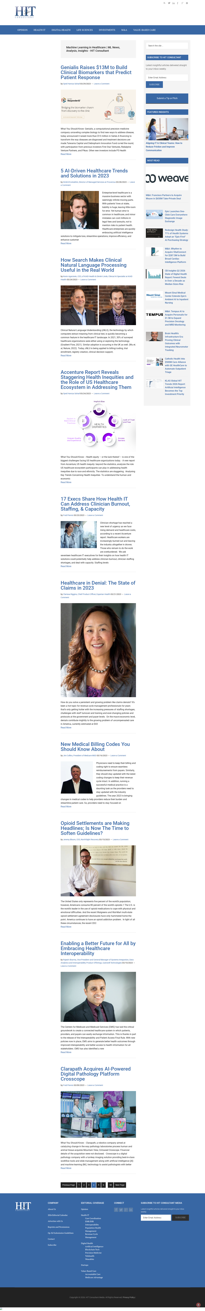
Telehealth (89, 1256)
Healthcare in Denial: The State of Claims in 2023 (98, 585)
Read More (66, 154)
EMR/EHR (89, 1221)
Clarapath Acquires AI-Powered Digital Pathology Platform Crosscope (96, 1074)
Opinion (84, 1209)
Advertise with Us (55, 1221)
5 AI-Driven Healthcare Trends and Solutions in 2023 (94, 173)
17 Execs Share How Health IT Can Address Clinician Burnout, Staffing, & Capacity (95, 504)
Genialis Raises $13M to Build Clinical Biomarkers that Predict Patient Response (96, 72)
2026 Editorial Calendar (58, 1215)
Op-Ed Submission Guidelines (60, 1233)
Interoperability (92, 1224)
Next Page (119, 1185)
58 (111, 1186)
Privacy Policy (129, 1297)
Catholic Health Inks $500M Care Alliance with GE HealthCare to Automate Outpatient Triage (176, 365)
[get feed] (166, 3)
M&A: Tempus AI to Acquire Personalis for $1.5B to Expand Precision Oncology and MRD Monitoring (176, 318)
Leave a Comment (101, 84)
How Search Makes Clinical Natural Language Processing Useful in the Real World (93, 265)
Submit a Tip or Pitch (167, 98)
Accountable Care (92, 1274)
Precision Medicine (93, 1252)
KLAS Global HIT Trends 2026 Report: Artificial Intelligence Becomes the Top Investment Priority (175, 387)
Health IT (85, 1215)
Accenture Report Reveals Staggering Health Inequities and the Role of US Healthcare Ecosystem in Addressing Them (97, 379)
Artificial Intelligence (94, 1246)
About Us (52, 1209)
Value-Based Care (88, 1271)
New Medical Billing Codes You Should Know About (95, 746)
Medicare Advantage (94, 1277)
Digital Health (87, 1243)
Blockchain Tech (92, 1249)
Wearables (89, 1259)
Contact (51, 1239)
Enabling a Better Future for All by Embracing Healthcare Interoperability (98, 948)
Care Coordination (93, 1218)
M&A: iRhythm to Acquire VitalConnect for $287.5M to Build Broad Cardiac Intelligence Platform (175, 255)
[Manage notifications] (198, 1305)
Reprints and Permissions (58, 1227)
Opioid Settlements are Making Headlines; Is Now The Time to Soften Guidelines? (95, 828)
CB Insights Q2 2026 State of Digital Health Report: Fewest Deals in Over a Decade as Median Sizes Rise (176, 277)
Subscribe (52, 1245)
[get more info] (188, 3)
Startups (84, 1265)
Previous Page (68, 1185)
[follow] (170, 3)
